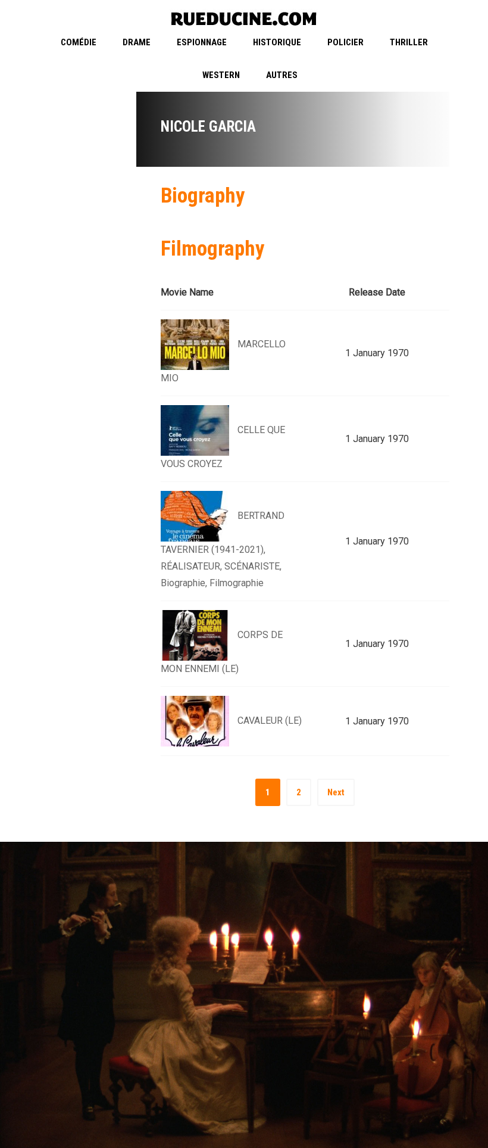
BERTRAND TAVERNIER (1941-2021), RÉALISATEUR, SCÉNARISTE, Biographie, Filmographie (222, 549)
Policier (345, 42)
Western (221, 75)
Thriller (409, 42)
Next (336, 792)
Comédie (78, 42)
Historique (277, 42)
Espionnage (202, 42)
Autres (282, 75)
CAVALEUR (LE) (269, 720)
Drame (137, 42)
